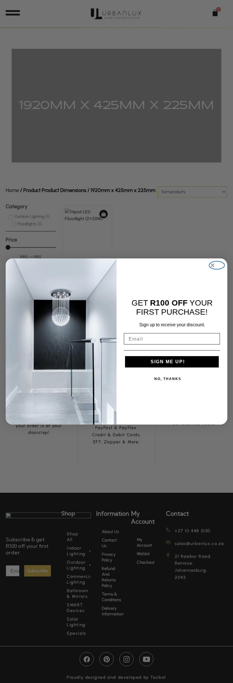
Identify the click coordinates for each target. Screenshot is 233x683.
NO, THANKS (167, 379)
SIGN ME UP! (168, 361)
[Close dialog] (216, 265)
